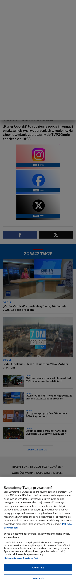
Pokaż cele (38, 578)
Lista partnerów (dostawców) (21, 558)
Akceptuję (38, 567)
